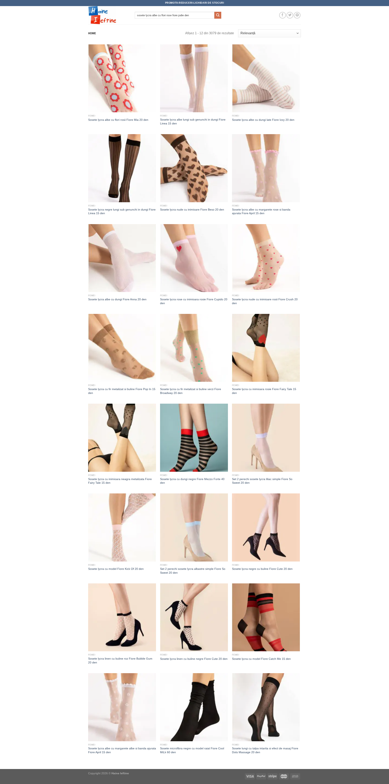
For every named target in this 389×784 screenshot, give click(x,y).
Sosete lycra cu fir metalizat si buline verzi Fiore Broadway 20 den (190, 391)
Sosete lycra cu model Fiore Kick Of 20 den (116, 568)
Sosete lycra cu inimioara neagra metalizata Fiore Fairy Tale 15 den (120, 481)
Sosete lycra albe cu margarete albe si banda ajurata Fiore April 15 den (122, 750)
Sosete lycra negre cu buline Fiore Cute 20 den (262, 568)
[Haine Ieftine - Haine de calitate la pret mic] (108, 15)
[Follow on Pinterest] (297, 15)
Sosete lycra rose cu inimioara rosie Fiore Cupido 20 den (193, 301)
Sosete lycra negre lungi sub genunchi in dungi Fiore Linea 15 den (122, 211)
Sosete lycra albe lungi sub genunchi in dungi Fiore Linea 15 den (192, 121)
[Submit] (217, 15)
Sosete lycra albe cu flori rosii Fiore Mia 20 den (118, 119)
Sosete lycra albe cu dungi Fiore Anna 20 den (117, 299)
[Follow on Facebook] (282, 15)
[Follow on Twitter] (289, 15)
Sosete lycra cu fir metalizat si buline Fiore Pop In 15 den (121, 391)
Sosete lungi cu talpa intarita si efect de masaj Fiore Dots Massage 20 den (265, 750)
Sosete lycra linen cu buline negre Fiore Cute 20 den (194, 658)
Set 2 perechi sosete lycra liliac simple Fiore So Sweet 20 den (262, 481)
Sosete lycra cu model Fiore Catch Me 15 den (261, 658)
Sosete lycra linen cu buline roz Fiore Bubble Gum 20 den (120, 660)
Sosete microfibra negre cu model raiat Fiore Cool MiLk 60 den (192, 750)
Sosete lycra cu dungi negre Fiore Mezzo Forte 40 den (192, 481)
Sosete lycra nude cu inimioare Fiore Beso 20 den (192, 209)
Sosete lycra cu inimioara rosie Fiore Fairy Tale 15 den (264, 391)
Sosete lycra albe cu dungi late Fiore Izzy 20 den (263, 119)
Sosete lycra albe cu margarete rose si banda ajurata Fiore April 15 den (261, 211)
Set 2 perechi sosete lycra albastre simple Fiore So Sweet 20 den (192, 570)
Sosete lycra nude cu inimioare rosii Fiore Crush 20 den (265, 301)
